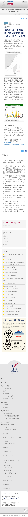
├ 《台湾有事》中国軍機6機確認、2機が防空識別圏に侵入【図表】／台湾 (14, 172)
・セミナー (5, 433)
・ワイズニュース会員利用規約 (10, 418)
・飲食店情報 (5, 484)
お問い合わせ (5, 411)
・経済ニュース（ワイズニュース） (11, 437)
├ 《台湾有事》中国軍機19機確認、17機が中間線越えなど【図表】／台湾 (14, 197)
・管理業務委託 (6, 488)
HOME (5, 14)
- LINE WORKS (8, 470)
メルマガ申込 (6, 241)
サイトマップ (5, 422)
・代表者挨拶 (5, 393)
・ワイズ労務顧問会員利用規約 (10, 416)
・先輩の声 (5, 404)
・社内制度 (5, 407)
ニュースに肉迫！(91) (9, 283)
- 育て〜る (7, 465)
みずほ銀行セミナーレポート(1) (11, 314)
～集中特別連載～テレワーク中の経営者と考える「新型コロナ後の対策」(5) (13, 263)
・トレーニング (6, 477)
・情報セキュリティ (7, 480)
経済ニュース (7, 233)
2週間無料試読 (6, 239)
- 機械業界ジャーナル (10, 443)
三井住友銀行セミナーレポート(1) (12, 311)
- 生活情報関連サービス (10, 473)
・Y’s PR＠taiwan (7, 451)
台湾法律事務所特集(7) (9, 306)
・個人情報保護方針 (7, 413)
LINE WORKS (6, 226)
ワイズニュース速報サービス (11, 223)
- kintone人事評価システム (11, 460)
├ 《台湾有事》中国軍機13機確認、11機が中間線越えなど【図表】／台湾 (14, 211)
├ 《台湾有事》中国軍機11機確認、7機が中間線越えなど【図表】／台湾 (14, 162)
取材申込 (5, 244)
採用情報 (4, 402)
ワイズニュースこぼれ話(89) (11, 288)
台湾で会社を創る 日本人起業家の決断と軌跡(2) (13, 279)
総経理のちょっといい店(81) (11, 286)
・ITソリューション (7, 455)
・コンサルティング (7, 427)
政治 (10, 22)
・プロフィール (6, 388)
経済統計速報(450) (9, 300)
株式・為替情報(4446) (9, 303)
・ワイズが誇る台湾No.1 (8, 396)
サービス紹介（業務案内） (16, 14)
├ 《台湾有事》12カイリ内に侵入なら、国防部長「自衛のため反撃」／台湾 (14, 182)
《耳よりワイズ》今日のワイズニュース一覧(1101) (13, 255)
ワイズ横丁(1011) (8, 294)
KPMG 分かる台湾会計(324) (11, 270)
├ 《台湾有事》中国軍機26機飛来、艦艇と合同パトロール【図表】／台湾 (14, 191)
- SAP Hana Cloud (9, 468)
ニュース (5, 251)
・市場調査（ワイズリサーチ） (10, 441)
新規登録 (10, 4)
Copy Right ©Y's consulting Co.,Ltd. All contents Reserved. (14, 515)
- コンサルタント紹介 (10, 429)
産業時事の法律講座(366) (10, 272)
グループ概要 (5, 386)
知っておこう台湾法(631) (10, 275)
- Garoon (6, 463)
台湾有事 (6, 27)
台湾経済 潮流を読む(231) (10, 267)
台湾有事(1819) (8, 259)
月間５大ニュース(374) (9, 297)
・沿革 (4, 391)
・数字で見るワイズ (7, 398)
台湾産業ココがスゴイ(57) (10, 291)
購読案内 (5, 236)
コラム (4, 382)
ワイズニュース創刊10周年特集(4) (12, 308)
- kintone (6, 458)
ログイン (10, 1)
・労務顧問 (5, 447)
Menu (24, 1)
